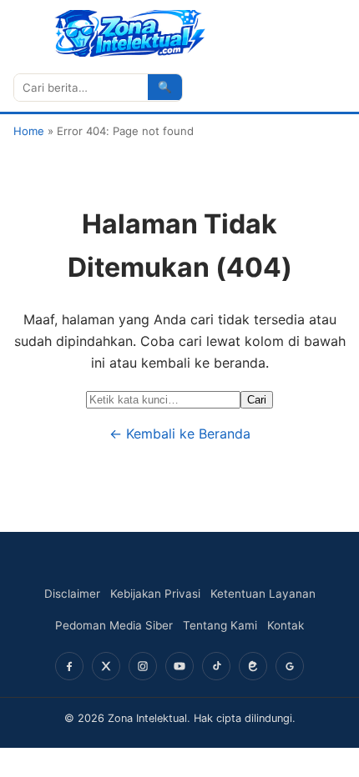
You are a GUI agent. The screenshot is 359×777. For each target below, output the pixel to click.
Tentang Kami (220, 625)
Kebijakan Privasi (155, 593)
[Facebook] (69, 666)
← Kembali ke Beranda (179, 433)
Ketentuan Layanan (263, 593)
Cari (256, 400)
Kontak (285, 625)
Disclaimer (72, 593)
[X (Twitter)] (106, 666)
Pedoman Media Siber (114, 625)
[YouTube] (179, 666)
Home (28, 131)
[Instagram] (143, 666)
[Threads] (253, 666)
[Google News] (290, 666)
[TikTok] (216, 666)
